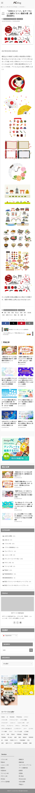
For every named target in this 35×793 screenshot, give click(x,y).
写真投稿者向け (10, 574)
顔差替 (21, 770)
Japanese (8, 635)
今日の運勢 (22, 781)
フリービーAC (9, 566)
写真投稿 (19, 734)
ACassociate (22, 779)
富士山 (16, 312)
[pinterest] (20, 622)
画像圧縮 (21, 762)
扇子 (25, 312)
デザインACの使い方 (6, 728)
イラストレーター (13, 720)
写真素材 (3, 737)
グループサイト (10, 551)
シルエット (12, 722)
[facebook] (14, 622)
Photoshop (19, 717)
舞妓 (15, 315)
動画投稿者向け (9, 578)
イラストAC (19, 18)
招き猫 (29, 312)
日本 (3, 315)
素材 (30, 743)
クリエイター (4, 722)
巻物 (21, 312)
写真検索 (25, 734)
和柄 (9, 312)
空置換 (21, 773)
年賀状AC (3, 770)
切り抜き (10, 737)
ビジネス (31, 728)
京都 (5, 312)
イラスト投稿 (23, 720)
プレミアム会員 (18, 731)
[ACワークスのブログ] (17, 3)
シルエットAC (9, 555)
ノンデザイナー (17, 728)
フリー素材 (4, 731)
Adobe (3, 717)
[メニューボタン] (2, 3)
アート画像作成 (23, 768)
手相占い (21, 784)
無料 (2, 743)
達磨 (22, 315)
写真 (8, 734)
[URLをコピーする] (29, 323)
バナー (25, 728)
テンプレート (10, 725)
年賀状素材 (22, 740)
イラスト (26, 717)
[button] (5, 323)
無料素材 (25, 743)
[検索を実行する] (31, 650)
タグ (28, 722)
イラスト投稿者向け (11, 547)
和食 (12, 312)
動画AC (25, 737)
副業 (15, 737)
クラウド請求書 (5, 781)
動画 (20, 737)
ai (7, 717)
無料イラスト (9, 315)
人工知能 (26, 731)
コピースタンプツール (25, 765)
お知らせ (8, 540)
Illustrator (12, 717)
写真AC (8, 570)
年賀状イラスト (14, 740)
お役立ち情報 (9, 536)
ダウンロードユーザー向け (10, 18)
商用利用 (31, 737)
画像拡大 (21, 759)
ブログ (10, 731)
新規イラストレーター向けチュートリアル (17, 581)
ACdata (3, 779)
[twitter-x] (17, 622)
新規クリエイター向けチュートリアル (16, 585)
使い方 (3, 734)
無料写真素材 (17, 743)
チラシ (3, 725)
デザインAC (9, 562)
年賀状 (6, 740)
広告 (28, 740)
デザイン (17, 725)
